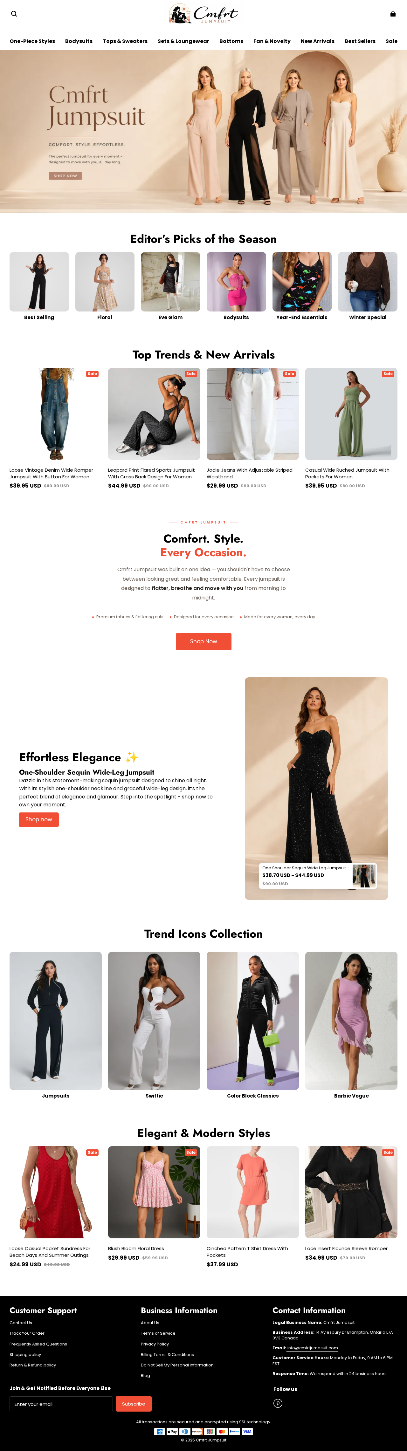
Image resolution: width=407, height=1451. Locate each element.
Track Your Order (27, 1333)
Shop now (38, 819)
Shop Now (203, 641)
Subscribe (133, 1403)
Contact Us (21, 1323)
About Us (150, 1323)
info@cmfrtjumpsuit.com (312, 1348)
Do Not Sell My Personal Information (177, 1365)
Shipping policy (25, 1355)
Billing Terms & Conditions (167, 1355)
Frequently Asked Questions (38, 1344)
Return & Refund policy (33, 1365)
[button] (14, 13)
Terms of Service (158, 1333)
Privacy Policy (155, 1344)
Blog (145, 1376)
